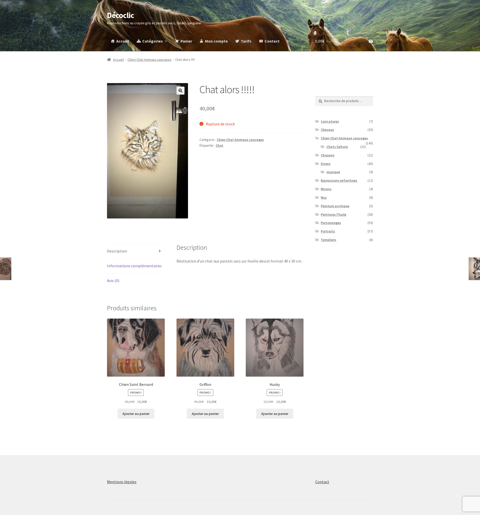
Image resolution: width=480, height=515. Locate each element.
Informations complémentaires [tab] (134, 265)
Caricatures (330, 121)
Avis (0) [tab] (113, 280)
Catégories (152, 41)
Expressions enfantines (339, 180)
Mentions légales (121, 481)
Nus (324, 197)
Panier (186, 41)
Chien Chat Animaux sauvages (150, 59)
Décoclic (120, 15)
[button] (180, 91)
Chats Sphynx (337, 146)
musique (333, 172)
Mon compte (216, 41)
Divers (325, 163)
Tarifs (246, 41)
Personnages (331, 222)
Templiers (328, 239)
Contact (272, 41)
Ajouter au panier (136, 413)
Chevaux (327, 129)
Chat (219, 145)
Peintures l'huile (333, 214)
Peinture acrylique (335, 206)
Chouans (327, 155)
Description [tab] (117, 250)
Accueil (122, 41)
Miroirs (326, 189)
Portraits (328, 231)
